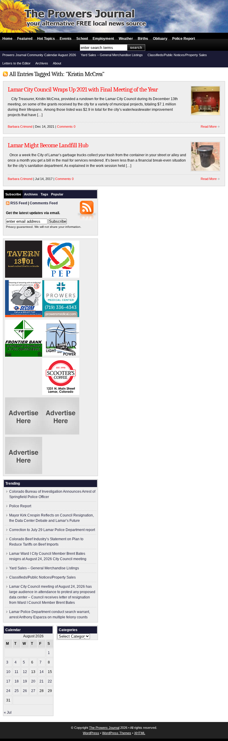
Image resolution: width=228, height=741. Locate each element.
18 (17, 681)
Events (66, 39)
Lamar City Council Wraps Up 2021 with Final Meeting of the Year (83, 89)
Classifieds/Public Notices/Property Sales (177, 55)
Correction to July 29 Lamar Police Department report (52, 530)
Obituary (160, 39)
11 (16, 672)
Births (143, 39)
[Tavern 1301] (23, 276)
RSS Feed (18, 203)
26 (25, 691)
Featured (24, 39)
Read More (209, 126)
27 (33, 691)
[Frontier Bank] (23, 355)
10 (8, 672)
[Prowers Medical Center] (60, 316)
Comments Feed (44, 203)
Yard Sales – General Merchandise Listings (112, 55)
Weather (126, 39)
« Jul (8, 712)
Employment (103, 39)
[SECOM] (23, 316)
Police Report (183, 39)
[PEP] (60, 276)
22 (50, 681)
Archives (41, 63)
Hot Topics (46, 39)
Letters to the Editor (16, 63)
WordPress (91, 733)
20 (33, 681)
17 (8, 681)
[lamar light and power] (60, 354)
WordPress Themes (116, 733)
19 (25, 681)
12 (25, 672)
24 (8, 691)
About (57, 63)
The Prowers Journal (104, 727)
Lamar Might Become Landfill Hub (48, 145)
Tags (44, 194)
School (82, 39)
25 (17, 691)
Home (7, 39)
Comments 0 (66, 126)
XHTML (139, 733)
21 (41, 681)
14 (41, 672)
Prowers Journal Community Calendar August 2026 (39, 55)
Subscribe (13, 194)
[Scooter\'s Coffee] (60, 394)
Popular (57, 194)
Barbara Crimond (20, 126)
